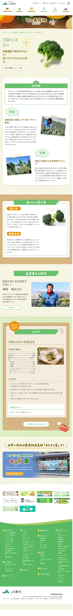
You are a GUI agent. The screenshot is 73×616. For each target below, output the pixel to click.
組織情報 (60, 537)
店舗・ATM (45, 3)
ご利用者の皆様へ (45, 574)
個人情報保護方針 (63, 559)
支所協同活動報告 (9, 548)
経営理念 (61, 539)
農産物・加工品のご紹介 (27, 32)
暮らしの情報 (43, 545)
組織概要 (61, 541)
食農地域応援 (9, 530)
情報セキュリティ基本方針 (64, 562)
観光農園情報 (8, 550)
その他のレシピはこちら (36, 424)
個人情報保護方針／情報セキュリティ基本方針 (22, 598)
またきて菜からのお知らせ (46, 560)
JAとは (59, 533)
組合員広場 (43, 536)
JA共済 (24, 570)
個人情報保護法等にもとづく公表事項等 (64, 567)
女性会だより (43, 547)
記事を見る (12, 307)
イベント (42, 557)
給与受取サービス (28, 541)
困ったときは (62, 3)
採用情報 (60, 581)
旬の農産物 (15, 32)
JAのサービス (9, 576)
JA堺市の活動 (61, 550)
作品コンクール (9, 546)
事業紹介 (60, 553)
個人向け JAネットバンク (28, 550)
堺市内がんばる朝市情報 (10, 553)
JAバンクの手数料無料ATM (28, 547)
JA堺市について (37, 3)
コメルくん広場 (8, 537)
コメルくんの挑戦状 (9, 535)
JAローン (25, 535)
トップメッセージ (62, 535)
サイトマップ (6, 598)
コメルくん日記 (9, 541)
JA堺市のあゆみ (62, 548)
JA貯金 (24, 533)
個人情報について (62, 557)
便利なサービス (26, 537)
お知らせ (42, 552)
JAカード (26, 539)
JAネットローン (27, 554)
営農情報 (42, 540)
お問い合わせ (53, 3)
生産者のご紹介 (9, 570)
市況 (41, 543)
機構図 (60, 544)
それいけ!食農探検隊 (10, 533)
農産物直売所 (44, 530)
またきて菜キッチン (9, 568)
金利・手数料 (26, 558)
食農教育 (42, 563)
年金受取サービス (28, 544)
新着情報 (42, 555)
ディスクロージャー (62, 555)
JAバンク (25, 530)
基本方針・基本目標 (63, 546)
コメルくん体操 (9, 539)
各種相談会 (25, 556)
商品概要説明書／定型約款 (28, 561)
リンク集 (60, 577)
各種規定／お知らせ (28, 564)
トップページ (6, 32)
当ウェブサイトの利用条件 (64, 572)
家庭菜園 (7, 544)
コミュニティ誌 (61, 579)
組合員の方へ (43, 538)
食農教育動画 (8, 557)
